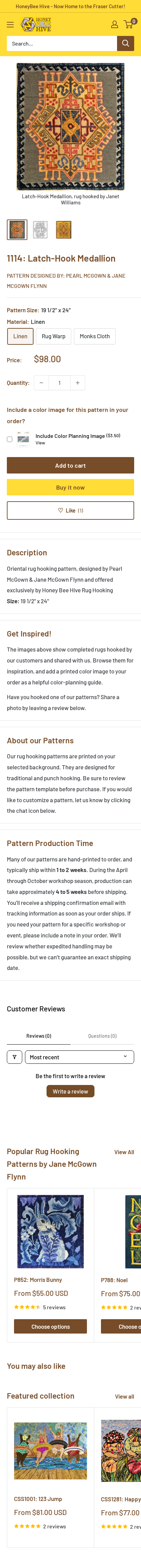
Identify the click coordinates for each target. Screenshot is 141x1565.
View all (124, 1396)
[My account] (114, 24)
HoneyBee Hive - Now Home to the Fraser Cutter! (70, 6)
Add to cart (70, 465)
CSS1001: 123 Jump (38, 1498)
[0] (128, 24)
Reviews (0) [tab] (38, 1036)
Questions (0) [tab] (102, 1036)
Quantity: (18, 382)
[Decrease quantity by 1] (41, 383)
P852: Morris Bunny (38, 1279)
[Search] (125, 43)
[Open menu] (10, 24)
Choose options (50, 1326)
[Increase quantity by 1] (77, 383)
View (40, 442)
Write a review (70, 1091)
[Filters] (14, 1057)
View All (124, 1151)
